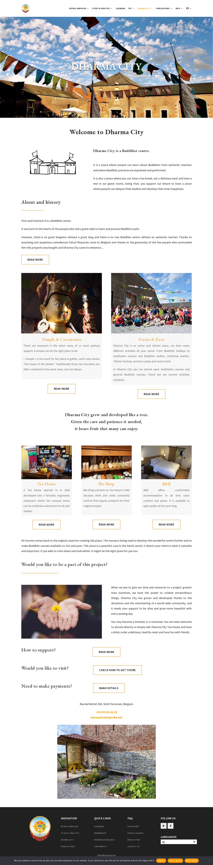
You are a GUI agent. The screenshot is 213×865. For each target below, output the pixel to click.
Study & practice (70, 833)
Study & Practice (101, 8)
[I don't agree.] (209, 860)
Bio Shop (106, 484)
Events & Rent (151, 339)
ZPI (129, 8)
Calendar (120, 8)
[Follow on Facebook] (170, 826)
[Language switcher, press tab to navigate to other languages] (179, 841)
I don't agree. (175, 860)
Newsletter (133, 839)
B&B (166, 484)
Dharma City (144, 8)
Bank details (109, 688)
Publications (163, 8)
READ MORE (191, 860)
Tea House (46, 484)
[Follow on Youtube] (163, 826)
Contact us (133, 846)
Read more (35, 259)
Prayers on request (104, 839)
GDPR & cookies (135, 833)
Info (178, 8)
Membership (100, 833)
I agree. (161, 860)
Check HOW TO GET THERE (117, 670)
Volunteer (133, 826)
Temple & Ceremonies (62, 339)
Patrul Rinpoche (77, 8)
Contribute (100, 846)
